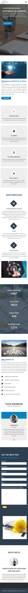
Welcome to (14, 81)
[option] (14, 29)
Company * (3, 461)
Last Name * (4, 471)
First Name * (4, 466)
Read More (6, 98)
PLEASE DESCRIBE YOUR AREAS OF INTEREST (12, 487)
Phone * (3, 482)
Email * (2, 477)
